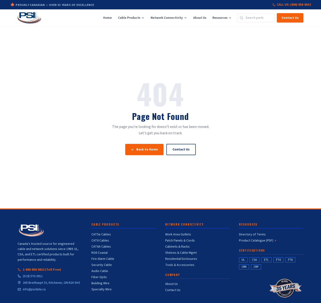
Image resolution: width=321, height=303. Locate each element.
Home (107, 17)
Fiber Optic (99, 277)
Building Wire (100, 283)
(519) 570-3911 (33, 276)
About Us (199, 17)
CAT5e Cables (101, 234)
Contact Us (290, 17)
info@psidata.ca (34, 289)
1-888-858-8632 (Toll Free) (42, 269)
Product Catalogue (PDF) (257, 240)
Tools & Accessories (179, 265)
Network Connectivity (167, 17)
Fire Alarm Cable (102, 259)
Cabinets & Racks (177, 246)
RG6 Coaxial (99, 252)
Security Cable (101, 265)
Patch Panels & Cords (180, 240)
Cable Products (129, 17)
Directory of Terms (252, 234)
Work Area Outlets (178, 234)
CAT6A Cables (101, 246)
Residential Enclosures (181, 259)
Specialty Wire (101, 289)
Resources (219, 17)
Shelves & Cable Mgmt (181, 252)
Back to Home (147, 149)
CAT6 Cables (100, 240)
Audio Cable (99, 271)
